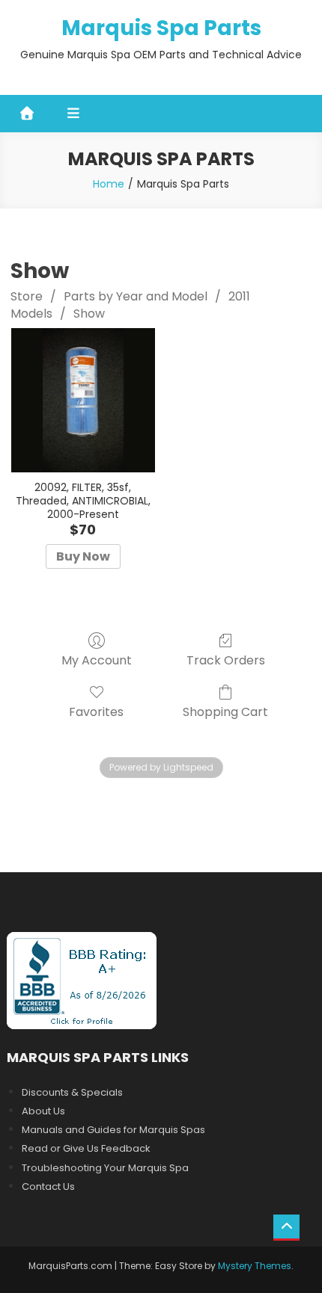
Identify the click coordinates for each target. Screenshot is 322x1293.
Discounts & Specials (72, 1092)
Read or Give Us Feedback (86, 1148)
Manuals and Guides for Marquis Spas (113, 1130)
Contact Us (48, 1186)
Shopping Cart (225, 711)
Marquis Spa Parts (161, 28)
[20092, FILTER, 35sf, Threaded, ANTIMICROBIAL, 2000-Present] (83, 400)
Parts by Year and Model (135, 296)
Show (89, 313)
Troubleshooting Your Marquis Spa (105, 1168)
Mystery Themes (254, 1265)
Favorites (96, 711)
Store (26, 296)
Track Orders (225, 659)
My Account (96, 659)
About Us (43, 1111)
